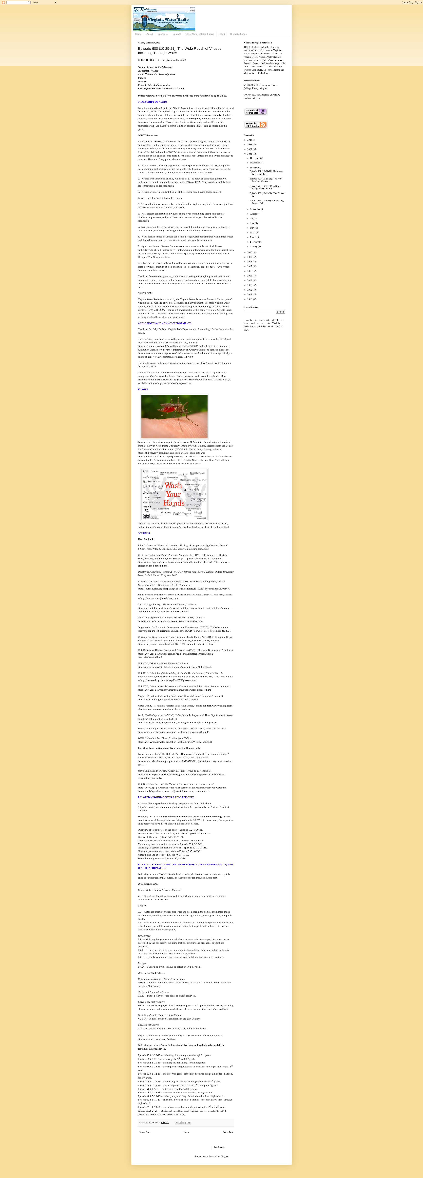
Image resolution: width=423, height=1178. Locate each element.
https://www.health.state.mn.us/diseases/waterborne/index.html (170, 621)
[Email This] (176, 1122)
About (150, 34)
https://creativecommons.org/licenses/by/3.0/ (170, 356)
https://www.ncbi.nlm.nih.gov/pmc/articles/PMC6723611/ (167, 761)
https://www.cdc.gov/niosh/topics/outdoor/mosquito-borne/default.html (174, 667)
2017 (250, 266)
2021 (250, 154)
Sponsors (163, 34)
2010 (250, 299)
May (252, 228)
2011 (250, 294)
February (254, 242)
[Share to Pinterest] (189, 1122)
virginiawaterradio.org (199, 306)
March (253, 237)
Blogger (224, 1156)
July (252, 218)
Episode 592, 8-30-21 (191, 829)
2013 (250, 285)
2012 (250, 290)
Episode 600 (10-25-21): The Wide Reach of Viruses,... (266, 180)
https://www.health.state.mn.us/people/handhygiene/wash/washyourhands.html (188, 527)
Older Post (228, 1132)
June (252, 223)
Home (138, 34)
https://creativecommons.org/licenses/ (157, 353)
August (253, 214)
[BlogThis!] (180, 1122)
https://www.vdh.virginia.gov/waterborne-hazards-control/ (168, 699)
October (254, 167)
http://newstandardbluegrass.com (174, 383)
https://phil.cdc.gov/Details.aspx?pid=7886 (160, 456)
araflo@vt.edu (265, 326)
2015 (250, 276)
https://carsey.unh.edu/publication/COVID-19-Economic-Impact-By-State (175, 644)
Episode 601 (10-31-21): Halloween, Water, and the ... (267, 172)
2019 (250, 257)
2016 (250, 271)
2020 (250, 252)
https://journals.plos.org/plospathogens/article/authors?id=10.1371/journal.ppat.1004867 (183, 588)
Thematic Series (238, 34)
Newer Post (144, 1132)
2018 (250, 261)
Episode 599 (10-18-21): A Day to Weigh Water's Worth (266, 187)
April (253, 232)
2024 (250, 140)
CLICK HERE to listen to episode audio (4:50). (162, 60)
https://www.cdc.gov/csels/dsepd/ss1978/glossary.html (168, 680)
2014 (250, 280)
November (255, 162)
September (255, 209)
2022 (250, 149)
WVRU (247, 95)
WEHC (247, 85)
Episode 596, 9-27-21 (191, 844)
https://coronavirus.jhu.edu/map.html (159, 598)
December (255, 158)
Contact (177, 34)
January (254, 246)
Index (222, 34)
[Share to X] (183, 1122)
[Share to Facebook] (186, 1122)
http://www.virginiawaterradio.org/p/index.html (163, 806)
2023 (250, 144)
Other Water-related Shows (200, 34)
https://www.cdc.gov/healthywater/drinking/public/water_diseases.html (174, 689)
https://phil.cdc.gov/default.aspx (154, 452)
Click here (143, 372)
